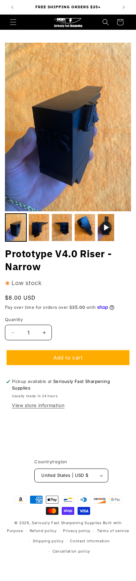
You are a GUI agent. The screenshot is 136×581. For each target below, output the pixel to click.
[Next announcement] (124, 7)
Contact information (90, 541)
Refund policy (43, 530)
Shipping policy (48, 541)
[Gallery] (68, 143)
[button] (13, 22)
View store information (38, 405)
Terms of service (113, 530)
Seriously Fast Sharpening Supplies (67, 522)
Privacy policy (76, 530)
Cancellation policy (71, 551)
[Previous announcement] (12, 7)
